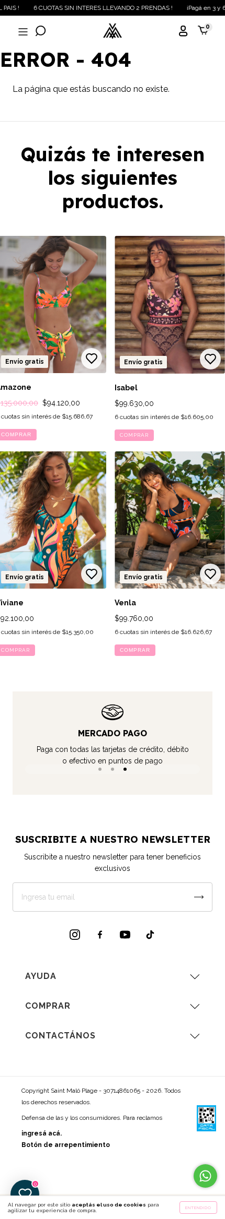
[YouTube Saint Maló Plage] (125, 934)
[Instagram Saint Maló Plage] (74, 934)
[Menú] (22, 32)
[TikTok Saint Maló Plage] (150, 934)
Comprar (134, 435)
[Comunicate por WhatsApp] (205, 1176)
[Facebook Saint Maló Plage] (99, 934)
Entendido (198, 1207)
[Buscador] (41, 32)
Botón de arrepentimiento (65, 1145)
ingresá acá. (41, 1133)
